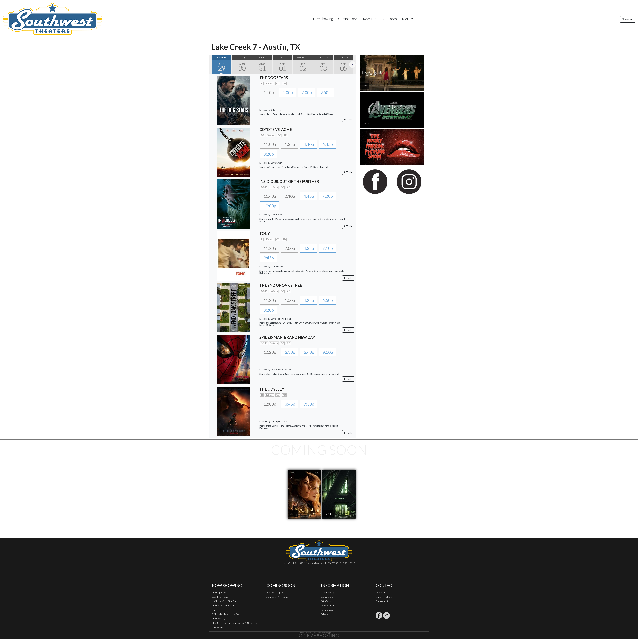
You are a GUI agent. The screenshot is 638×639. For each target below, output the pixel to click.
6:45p (327, 144)
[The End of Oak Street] (233, 307)
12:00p (270, 403)
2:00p (290, 248)
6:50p (327, 300)
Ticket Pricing (327, 592)
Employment (382, 601)
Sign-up (628, 19)
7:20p (327, 196)
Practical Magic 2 (274, 592)
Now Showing (323, 19)
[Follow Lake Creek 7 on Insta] (386, 615)
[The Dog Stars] (233, 99)
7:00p (306, 92)
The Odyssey (218, 618)
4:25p (309, 300)
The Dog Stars (219, 592)
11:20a (270, 300)
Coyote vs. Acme (220, 596)
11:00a (270, 144)
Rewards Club (328, 605)
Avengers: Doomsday (277, 596)
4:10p (309, 144)
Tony (214, 609)
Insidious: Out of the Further (226, 601)
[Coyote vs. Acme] (233, 151)
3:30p (290, 352)
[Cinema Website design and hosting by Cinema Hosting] (319, 634)
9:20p (269, 153)
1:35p (290, 144)
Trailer (349, 119)
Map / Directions (384, 596)
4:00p (287, 92)
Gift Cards (389, 19)
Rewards (369, 19)
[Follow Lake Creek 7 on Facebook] (379, 615)
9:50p (325, 92)
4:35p (309, 248)
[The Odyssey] (233, 411)
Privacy (324, 614)
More (406, 19)
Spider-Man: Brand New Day (226, 614)
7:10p (327, 248)
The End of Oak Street (223, 605)
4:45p (309, 196)
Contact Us (381, 592)
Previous (212, 64)
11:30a (270, 248)
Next (352, 64)
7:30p (309, 403)
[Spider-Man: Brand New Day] (233, 359)
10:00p (270, 205)
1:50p (290, 300)
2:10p (290, 196)
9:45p (269, 257)
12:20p (270, 352)
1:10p (269, 92)
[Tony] (233, 255)
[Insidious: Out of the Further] (233, 203)
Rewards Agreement (331, 609)
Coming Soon (348, 19)
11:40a (270, 196)
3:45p (290, 403)
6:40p (309, 352)
